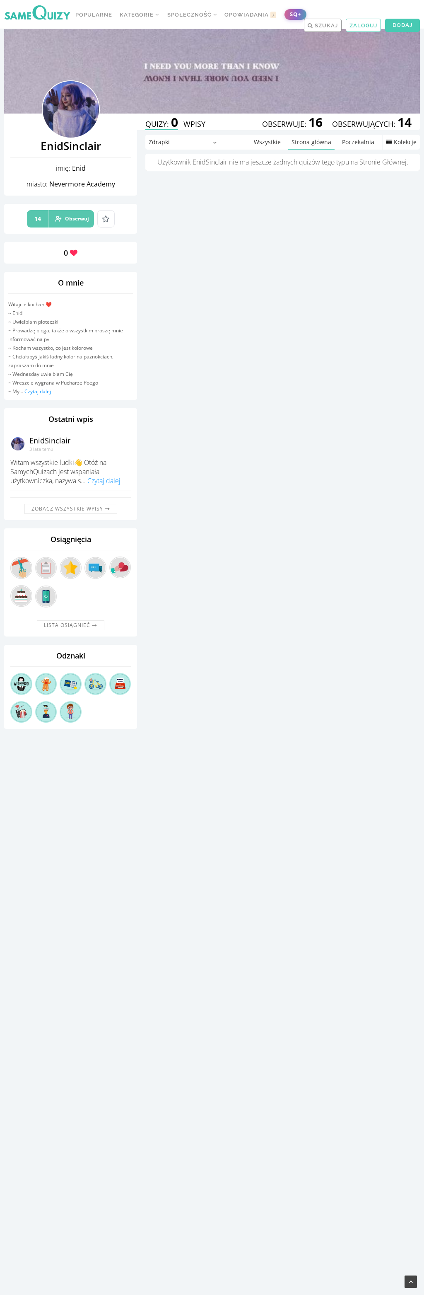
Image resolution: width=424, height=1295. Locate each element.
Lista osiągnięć (68, 625)
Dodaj (402, 25)
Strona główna (311, 142)
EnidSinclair (49, 440)
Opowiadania (249, 15)
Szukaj (325, 25)
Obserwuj (61, 219)
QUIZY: (161, 124)
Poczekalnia (358, 142)
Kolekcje (405, 142)
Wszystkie (267, 142)
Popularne (93, 15)
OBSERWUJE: (292, 124)
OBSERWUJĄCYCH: (372, 124)
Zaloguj (363, 25)
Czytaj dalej (37, 391)
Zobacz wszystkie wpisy (68, 508)
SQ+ (295, 14)
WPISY (194, 124)
